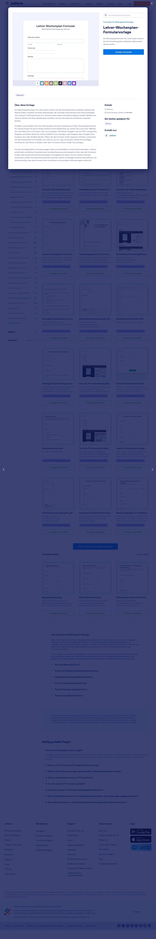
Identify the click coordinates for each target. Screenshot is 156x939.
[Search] (105, 15)
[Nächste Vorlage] (152, 469)
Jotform (112, 135)
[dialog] (78, 469)
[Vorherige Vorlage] (3, 469)
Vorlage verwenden (123, 52)
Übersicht (20, 95)
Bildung (108, 123)
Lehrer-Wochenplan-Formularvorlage (121, 29)
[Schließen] (151, 3)
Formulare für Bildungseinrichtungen (118, 22)
